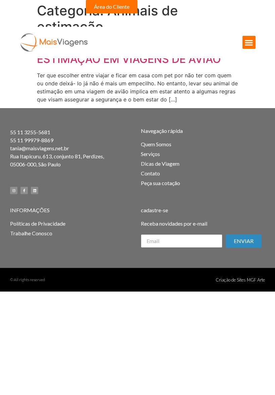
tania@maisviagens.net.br (39, 148)
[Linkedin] (34, 190)
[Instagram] (232, 6)
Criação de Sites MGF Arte (240, 280)
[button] (112, 6)
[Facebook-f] (244, 6)
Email (147, 231)
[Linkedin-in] (255, 6)
